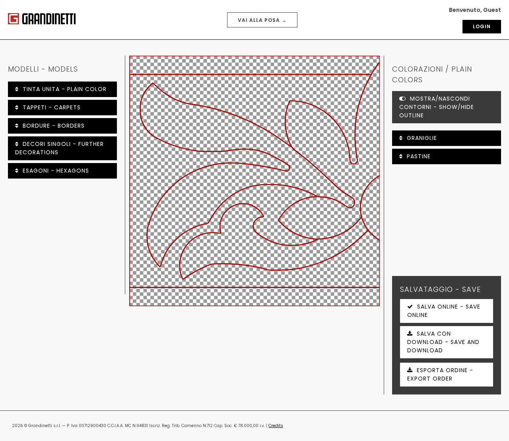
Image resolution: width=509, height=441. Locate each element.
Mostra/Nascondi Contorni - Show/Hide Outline (436, 107)
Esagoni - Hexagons (56, 171)
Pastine (419, 156)
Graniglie (422, 138)
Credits (275, 426)
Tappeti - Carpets (52, 107)
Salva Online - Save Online (443, 311)
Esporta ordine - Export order (440, 374)
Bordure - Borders (54, 126)
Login (482, 26)
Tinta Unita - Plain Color (65, 89)
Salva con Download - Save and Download (443, 342)
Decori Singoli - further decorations (59, 148)
